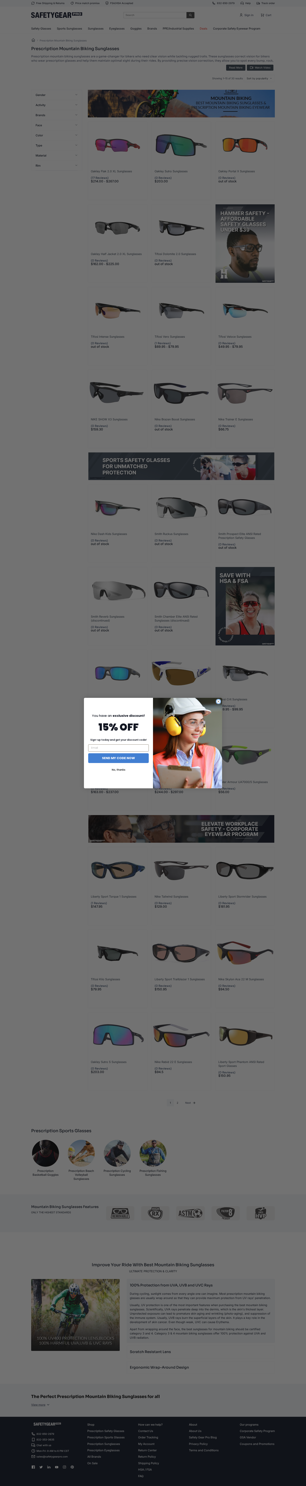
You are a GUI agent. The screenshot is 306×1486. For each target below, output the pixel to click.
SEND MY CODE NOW (118, 758)
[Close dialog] (218, 701)
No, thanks (118, 770)
